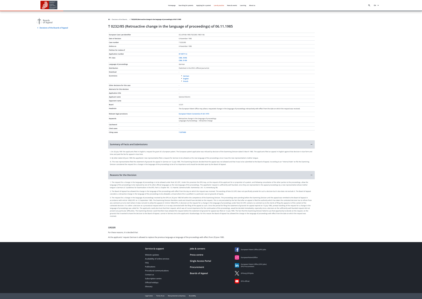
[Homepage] (109, 19)
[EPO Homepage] (48, 5)
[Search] (369, 5)
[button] (211, 144)
